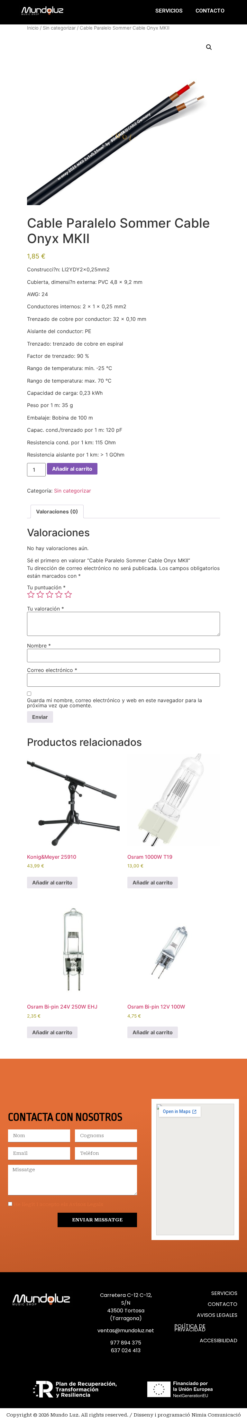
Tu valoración (45, 608)
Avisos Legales (217, 1315)
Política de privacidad (190, 1327)
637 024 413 (126, 1350)
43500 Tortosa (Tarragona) (125, 1314)
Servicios (169, 10)
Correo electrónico (52, 670)
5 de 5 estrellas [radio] (68, 594)
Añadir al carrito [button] (52, 882)
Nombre (39, 645)
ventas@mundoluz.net (125, 1330)
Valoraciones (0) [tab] (57, 511)
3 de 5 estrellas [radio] (49, 594)
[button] (209, 47)
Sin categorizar (59, 28)
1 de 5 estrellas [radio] (31, 594)
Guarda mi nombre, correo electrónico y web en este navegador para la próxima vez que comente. (114, 703)
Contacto (210, 10)
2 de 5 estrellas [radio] (40, 594)
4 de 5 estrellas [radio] (59, 594)
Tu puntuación (46, 587)
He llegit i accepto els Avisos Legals (58, 1204)
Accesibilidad (218, 1340)
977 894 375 (125, 1342)
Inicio (33, 28)
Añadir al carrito (72, 469)
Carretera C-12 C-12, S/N (126, 1299)
